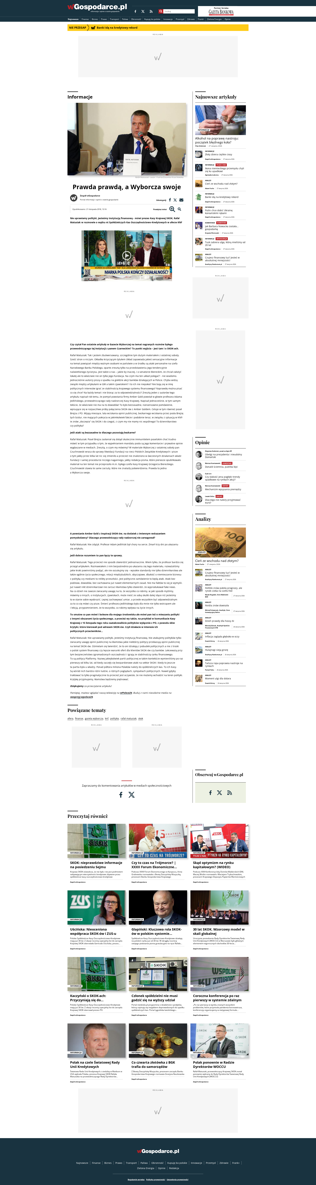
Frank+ (201, 19)
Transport (114, 19)
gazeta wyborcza (94, 718)
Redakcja (174, 1168)
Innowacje (168, 19)
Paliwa (125, 19)
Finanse (85, 19)
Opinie (228, 19)
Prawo (104, 19)
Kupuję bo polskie (152, 19)
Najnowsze (73, 19)
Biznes (95, 19)
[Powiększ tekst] (172, 209)
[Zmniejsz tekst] (179, 209)
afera (70, 718)
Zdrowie (191, 19)
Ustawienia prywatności (177, 1179)
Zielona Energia (214, 19)
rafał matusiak (128, 718)
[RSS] (151, 11)
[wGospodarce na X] (143, 11)
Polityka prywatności (155, 1179)
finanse (79, 718)
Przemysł (180, 19)
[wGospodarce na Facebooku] (135, 11)
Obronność (136, 19)
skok (140, 718)
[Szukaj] (160, 11)
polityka (114, 718)
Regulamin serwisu (136, 1179)
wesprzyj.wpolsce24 (81, 696)
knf (106, 718)
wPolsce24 (126, 692)
